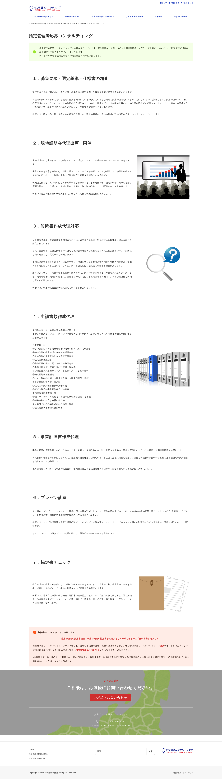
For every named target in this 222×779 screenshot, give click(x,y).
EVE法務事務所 (51, 772)
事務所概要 (177, 772)
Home (31, 749)
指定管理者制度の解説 (38, 754)
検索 (151, 751)
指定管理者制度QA (37, 758)
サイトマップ (188, 772)
